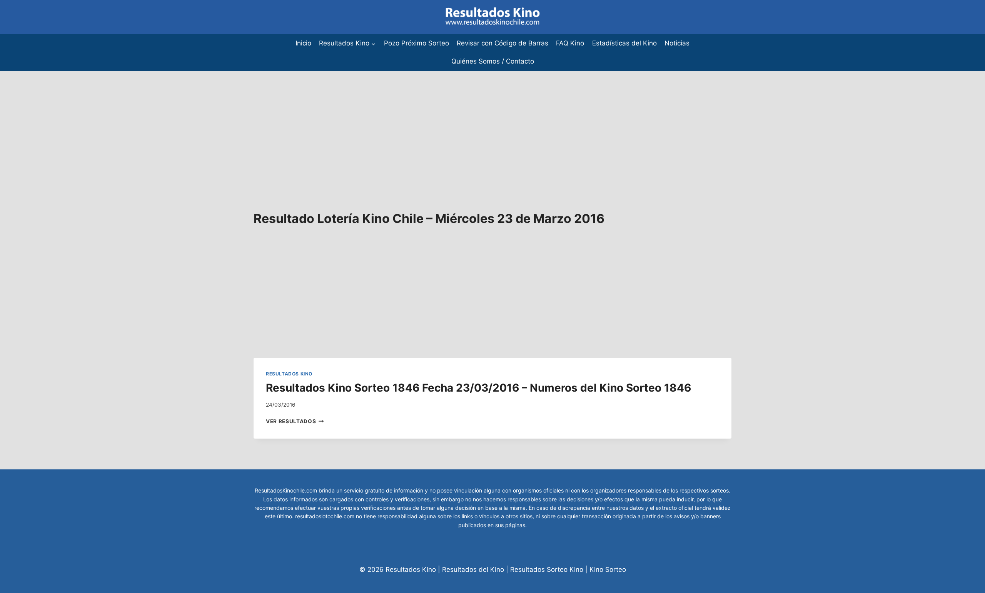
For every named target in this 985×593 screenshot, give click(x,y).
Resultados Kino (289, 374)
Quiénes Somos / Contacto (492, 61)
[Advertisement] (231, 125)
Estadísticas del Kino (624, 43)
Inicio (303, 43)
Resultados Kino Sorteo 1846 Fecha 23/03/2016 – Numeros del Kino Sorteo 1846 (478, 387)
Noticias (677, 43)
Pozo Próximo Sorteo (416, 43)
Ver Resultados (295, 421)
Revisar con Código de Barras (502, 43)
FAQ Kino (570, 43)
